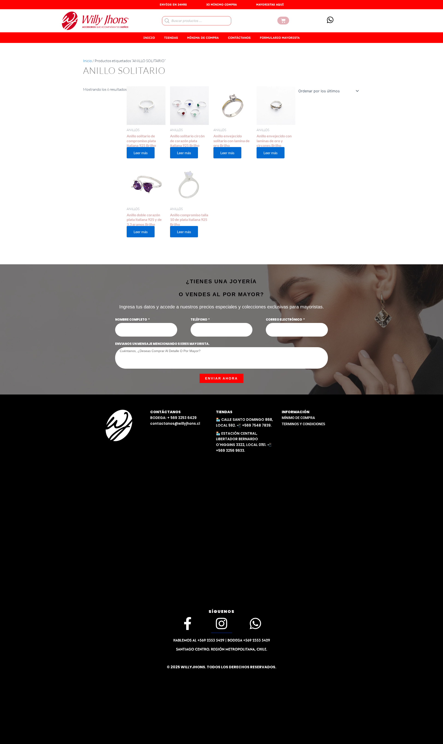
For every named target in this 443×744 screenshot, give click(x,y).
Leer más (141, 153)
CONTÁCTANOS (239, 37)
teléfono (199, 319)
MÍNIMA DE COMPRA (203, 37)
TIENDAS (171, 37)
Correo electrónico (284, 319)
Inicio (87, 60)
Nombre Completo (131, 319)
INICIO (149, 37)
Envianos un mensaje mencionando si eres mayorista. (162, 344)
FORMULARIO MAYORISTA (280, 37)
